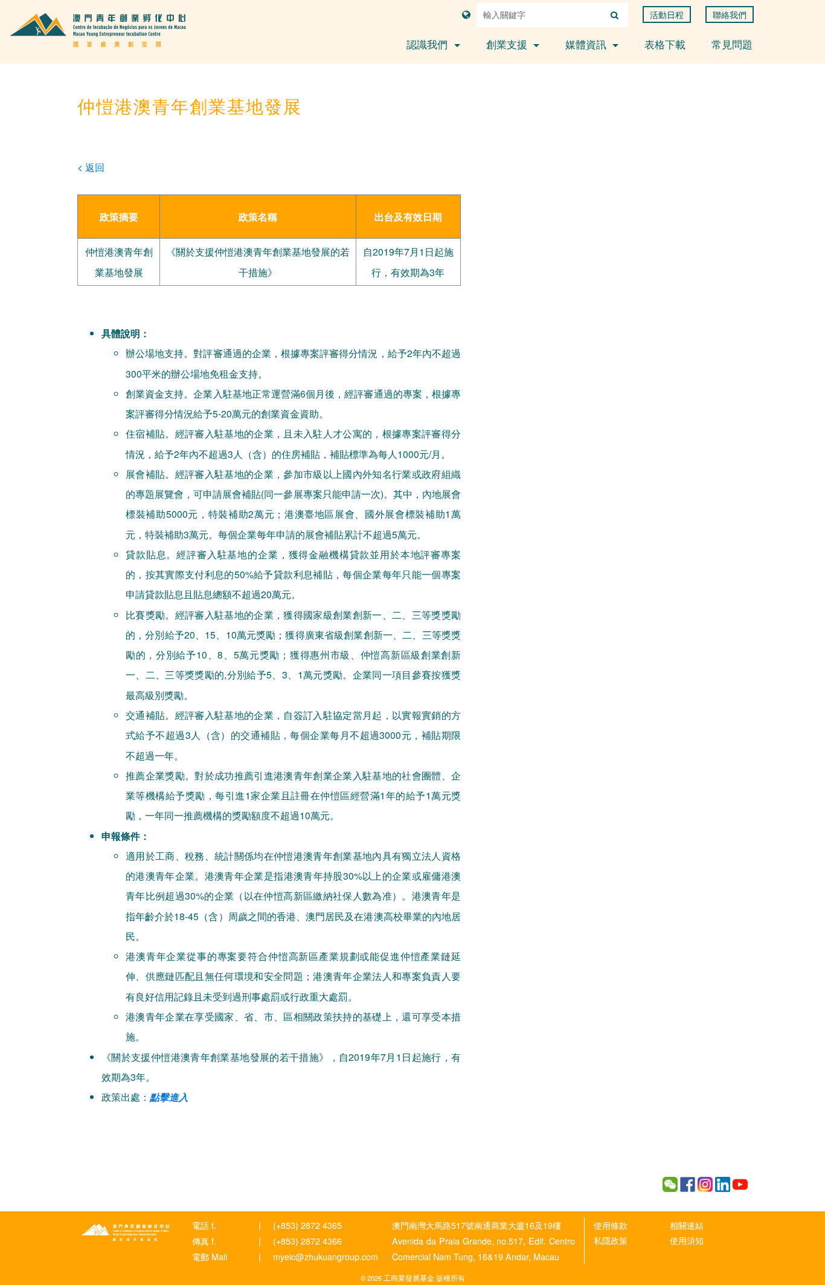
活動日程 (667, 14)
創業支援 (508, 43)
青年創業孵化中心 (125, 1232)
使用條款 (611, 1225)
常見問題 (732, 43)
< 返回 (90, 166)
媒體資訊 (587, 43)
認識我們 (428, 43)
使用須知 (687, 1240)
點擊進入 (169, 1097)
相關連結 (687, 1225)
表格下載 (664, 43)
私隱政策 (611, 1240)
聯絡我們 (729, 14)
